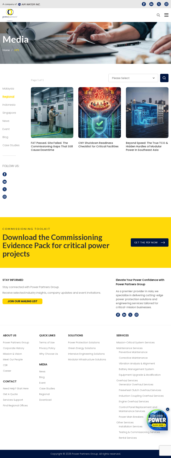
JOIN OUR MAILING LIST (22, 301)
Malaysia (8, 88)
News (6, 121)
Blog (5, 137)
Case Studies (11, 145)
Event (6, 129)
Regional (8, 96)
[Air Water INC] (28, 4)
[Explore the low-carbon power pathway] (157, 419)
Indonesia (9, 105)
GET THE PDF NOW (146, 242)
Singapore (9, 113)
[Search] (158, 15)
